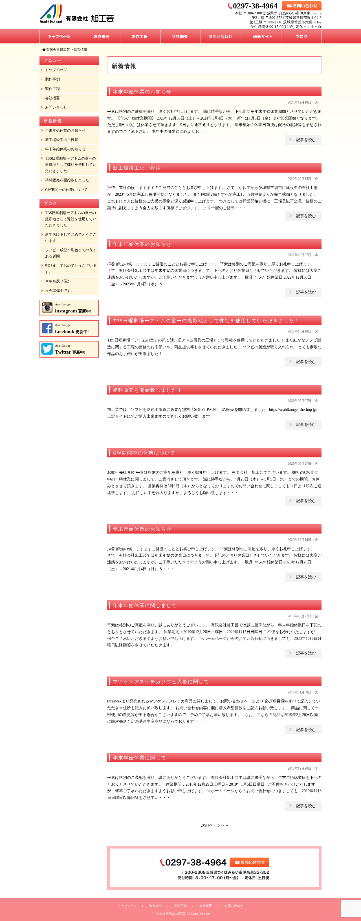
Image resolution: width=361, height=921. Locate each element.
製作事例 (100, 36)
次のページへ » (214, 825)
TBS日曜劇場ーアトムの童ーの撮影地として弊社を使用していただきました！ (70, 164)
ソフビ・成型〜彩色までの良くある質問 (70, 253)
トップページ (59, 36)
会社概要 (180, 36)
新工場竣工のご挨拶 (61, 140)
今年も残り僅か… (59, 281)
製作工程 (140, 36)
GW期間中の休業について (66, 190)
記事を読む (306, 140)
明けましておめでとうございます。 (70, 268)
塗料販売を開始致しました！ (69, 180)
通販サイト (261, 36)
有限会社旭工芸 (176, 913)
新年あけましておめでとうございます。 (70, 237)
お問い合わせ (221, 36)
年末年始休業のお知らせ (65, 130)
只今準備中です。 (59, 290)
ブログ (301, 36)
